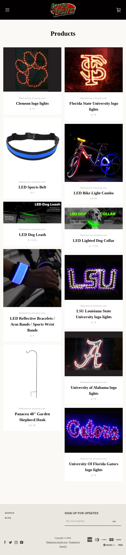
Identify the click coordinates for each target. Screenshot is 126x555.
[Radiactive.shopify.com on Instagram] (16, 542)
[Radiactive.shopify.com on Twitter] (10, 542)
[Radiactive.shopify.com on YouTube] (21, 542)
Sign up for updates (81, 513)
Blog (8, 517)
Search (9, 512)
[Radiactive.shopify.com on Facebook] (5, 542)
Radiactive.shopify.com (57, 542)
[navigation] (7, 10)
